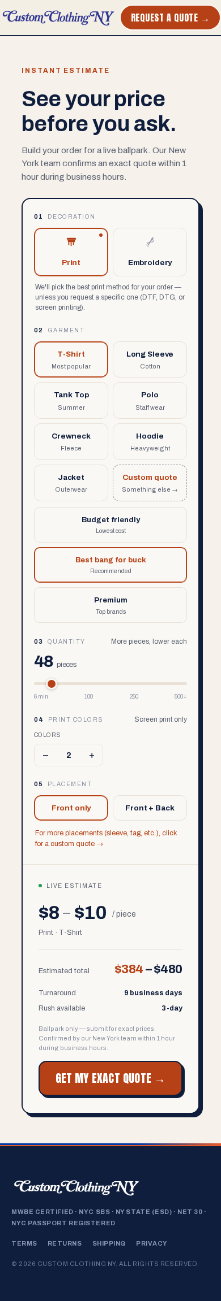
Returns (65, 1243)
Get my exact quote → (111, 1078)
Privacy (152, 1243)
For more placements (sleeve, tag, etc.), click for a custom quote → (106, 838)
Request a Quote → (170, 17)
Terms (24, 1243)
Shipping (109, 1243)
